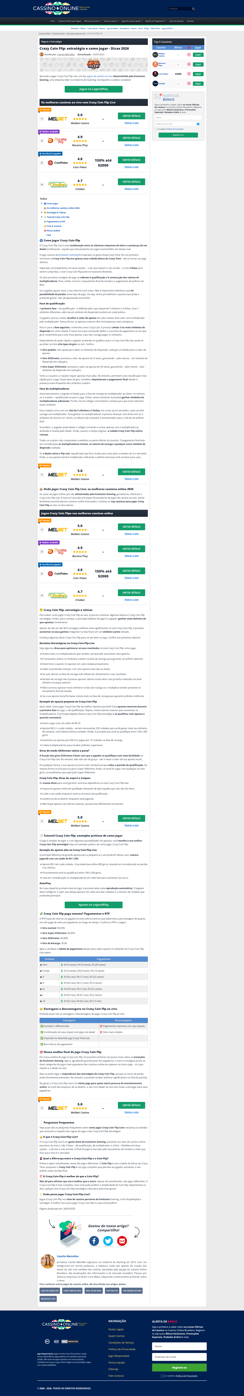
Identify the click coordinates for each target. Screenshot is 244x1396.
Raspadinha (124, 28)
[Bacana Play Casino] (155, 64)
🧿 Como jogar (51, 203)
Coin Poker (80, 167)
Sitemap (113, 1369)
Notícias (190, 21)
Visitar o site (132, 122)
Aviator (134, 28)
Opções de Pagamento (154, 21)
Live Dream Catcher (132, 1291)
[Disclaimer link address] (56, 1341)
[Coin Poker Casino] (155, 74)
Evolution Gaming (68, 254)
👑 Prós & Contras (52, 226)
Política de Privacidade (175, 129)
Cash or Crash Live (50, 1291)
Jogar (198, 54)
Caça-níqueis (92, 28)
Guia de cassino (110, 21)
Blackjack (75, 28)
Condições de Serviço (121, 1342)
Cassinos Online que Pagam (69, 21)
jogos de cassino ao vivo (100, 76)
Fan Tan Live (112, 1291)
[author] (42, 54)
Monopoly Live (48, 1299)
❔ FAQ (47, 235)
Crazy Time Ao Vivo (72, 1291)
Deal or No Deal (93, 1291)
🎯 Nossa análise (52, 230)
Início (52, 21)
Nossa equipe (116, 1362)
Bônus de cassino (92, 21)
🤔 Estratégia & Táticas (55, 212)
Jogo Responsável (118, 1355)
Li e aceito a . (171, 129)
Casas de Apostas (176, 21)
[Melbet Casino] (155, 55)
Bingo (146, 28)
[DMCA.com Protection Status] (70, 1341)
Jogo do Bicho (167, 28)
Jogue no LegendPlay (93, 89)
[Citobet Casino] (155, 83)
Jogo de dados (112, 28)
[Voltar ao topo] (238, 1392)
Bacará (102, 28)
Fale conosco (116, 1375)
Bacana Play (80, 145)
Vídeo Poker (155, 28)
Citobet (80, 189)
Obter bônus (131, 115)
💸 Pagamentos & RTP (54, 221)
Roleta (83, 28)
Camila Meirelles (68, 1256)
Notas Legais (116, 1329)
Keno (141, 28)
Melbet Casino (80, 123)
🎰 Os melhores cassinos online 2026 (61, 208)
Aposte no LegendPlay (94, 905)
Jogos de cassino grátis (131, 21)
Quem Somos (116, 1336)
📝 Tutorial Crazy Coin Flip (56, 217)
